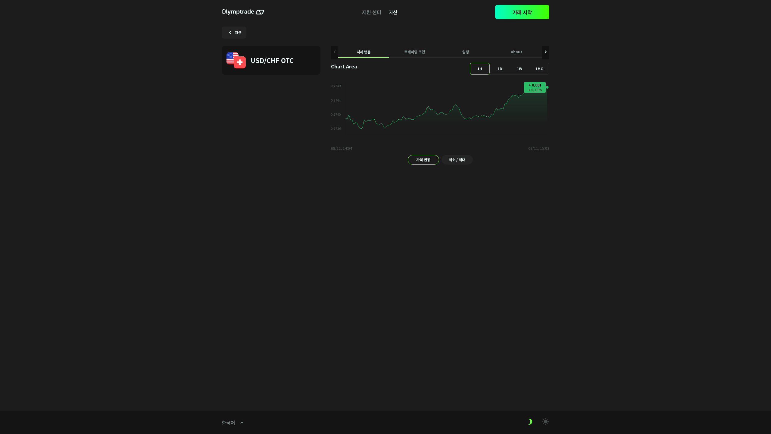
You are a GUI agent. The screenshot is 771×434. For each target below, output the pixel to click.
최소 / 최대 (457, 159)
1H (479, 68)
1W (519, 68)
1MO (539, 68)
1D (500, 68)
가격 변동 (423, 159)
